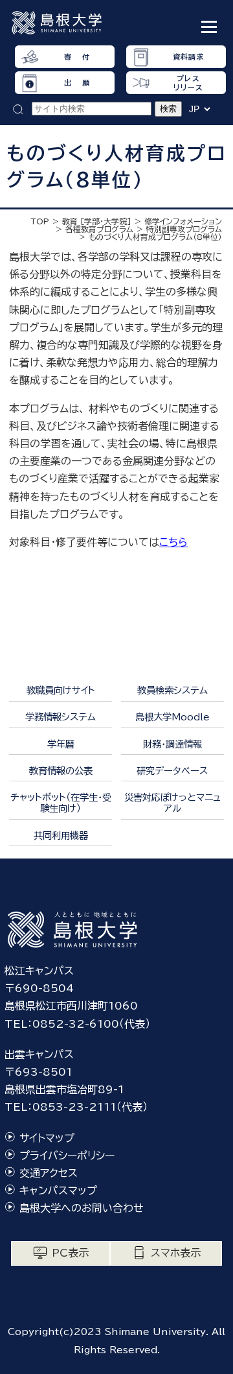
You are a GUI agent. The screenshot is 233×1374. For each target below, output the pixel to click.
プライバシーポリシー (67, 1155)
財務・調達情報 (172, 744)
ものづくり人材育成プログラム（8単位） (155, 237)
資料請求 (188, 56)
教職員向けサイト (61, 690)
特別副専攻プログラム (184, 229)
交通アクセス (48, 1173)
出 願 (77, 82)
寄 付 (77, 56)
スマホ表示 (176, 1253)
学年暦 (60, 744)
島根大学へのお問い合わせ (81, 1208)
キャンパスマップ (58, 1190)
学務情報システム (60, 717)
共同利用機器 (61, 835)
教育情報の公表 (61, 771)
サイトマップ (46, 1138)
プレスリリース (188, 82)
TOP (39, 221)
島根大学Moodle (172, 717)
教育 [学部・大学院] (96, 221)
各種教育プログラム (99, 229)
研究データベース (172, 771)
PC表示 (70, 1253)
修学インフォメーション (183, 221)
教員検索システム (172, 690)
